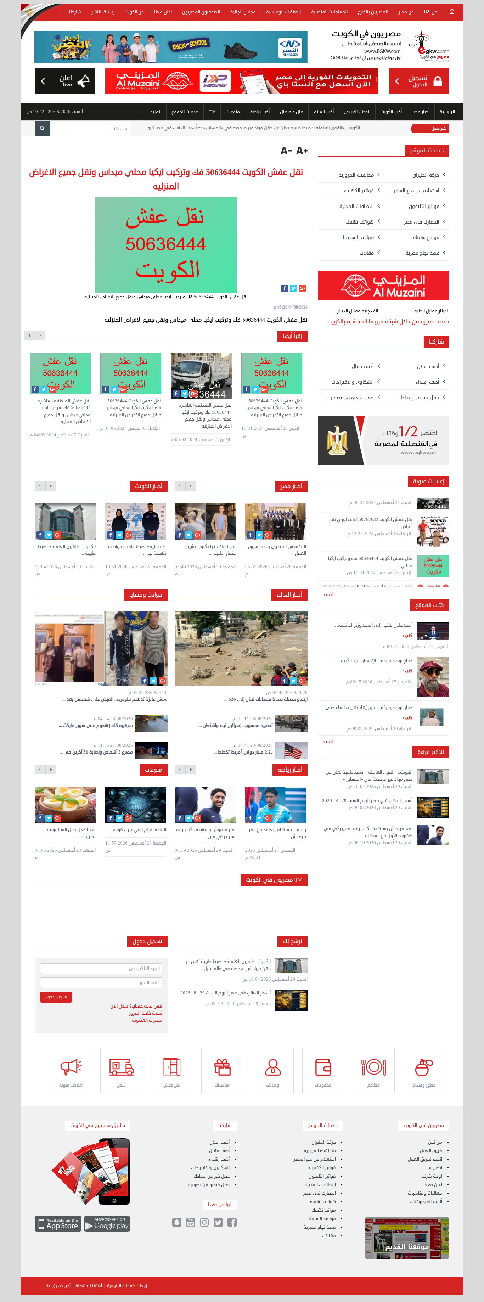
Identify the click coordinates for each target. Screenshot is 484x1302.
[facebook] (284, 288)
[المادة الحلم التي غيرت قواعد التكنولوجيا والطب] (135, 805)
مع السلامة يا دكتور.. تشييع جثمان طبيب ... (210, 550)
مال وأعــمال (291, 112)
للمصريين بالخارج (373, 12)
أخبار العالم (324, 112)
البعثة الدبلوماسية (283, 12)
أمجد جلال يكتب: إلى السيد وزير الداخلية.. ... (372, 625)
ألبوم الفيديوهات (426, 1202)
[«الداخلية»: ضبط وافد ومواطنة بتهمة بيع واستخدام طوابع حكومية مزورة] (135, 521)
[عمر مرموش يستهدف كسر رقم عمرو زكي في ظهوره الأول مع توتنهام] (205, 805)
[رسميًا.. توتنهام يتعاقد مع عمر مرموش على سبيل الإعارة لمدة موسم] (275, 805)
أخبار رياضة (260, 112)
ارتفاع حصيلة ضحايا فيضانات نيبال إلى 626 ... (266, 699)
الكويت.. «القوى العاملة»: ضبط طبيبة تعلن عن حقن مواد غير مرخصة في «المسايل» (355, 128)
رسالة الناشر (102, 12)
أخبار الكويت (391, 112)
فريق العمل (431, 1151)
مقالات (329, 1236)
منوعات (233, 112)
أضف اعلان (219, 1142)
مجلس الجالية (243, 12)
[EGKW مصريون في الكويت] (389, 47)
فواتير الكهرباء (322, 1168)
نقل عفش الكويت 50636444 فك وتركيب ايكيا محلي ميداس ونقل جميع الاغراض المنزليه (133, 408)
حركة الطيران (323, 1142)
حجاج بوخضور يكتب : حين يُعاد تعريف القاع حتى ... (366, 707)
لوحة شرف (432, 1176)
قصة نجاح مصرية (320, 1227)
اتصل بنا (434, 1168)
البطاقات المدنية (320, 1185)
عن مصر (406, 12)
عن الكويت (134, 12)
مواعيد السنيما (322, 1219)
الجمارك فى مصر (319, 1193)
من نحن (435, 1142)
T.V (212, 112)
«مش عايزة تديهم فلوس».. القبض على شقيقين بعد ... (115, 699)
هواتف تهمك (323, 1202)
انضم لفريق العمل (425, 1159)
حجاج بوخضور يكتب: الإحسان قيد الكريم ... (374, 661)
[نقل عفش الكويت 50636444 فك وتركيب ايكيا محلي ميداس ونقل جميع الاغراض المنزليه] (130, 373)
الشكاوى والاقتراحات (210, 1168)
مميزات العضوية (147, 1020)
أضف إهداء (219, 1159)
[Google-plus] (302, 288)
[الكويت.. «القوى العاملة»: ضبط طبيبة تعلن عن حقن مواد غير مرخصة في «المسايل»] (65, 521)
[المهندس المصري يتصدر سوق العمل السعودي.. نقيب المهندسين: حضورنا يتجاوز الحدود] (275, 521)
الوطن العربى (357, 112)
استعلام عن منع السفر (315, 1159)
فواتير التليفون (322, 1176)
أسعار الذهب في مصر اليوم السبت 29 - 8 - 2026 (225, 128)
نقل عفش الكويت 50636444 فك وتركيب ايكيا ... (368, 582)
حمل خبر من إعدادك (211, 1176)
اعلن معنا (163, 12)
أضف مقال (219, 1151)
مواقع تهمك (323, 1210)
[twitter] (293, 288)
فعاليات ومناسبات (425, 1193)
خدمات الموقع (184, 112)
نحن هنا (431, 12)
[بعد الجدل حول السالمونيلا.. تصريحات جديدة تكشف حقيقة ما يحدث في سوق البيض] (65, 805)
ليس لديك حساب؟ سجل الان (136, 1006)
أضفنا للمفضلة (88, 1286)
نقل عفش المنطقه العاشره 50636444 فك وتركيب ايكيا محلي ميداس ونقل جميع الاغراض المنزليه (64, 411)
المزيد (155, 112)
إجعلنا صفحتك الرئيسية (127, 1286)
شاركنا (75, 12)
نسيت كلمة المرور (145, 1013)
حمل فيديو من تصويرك (208, 1185)
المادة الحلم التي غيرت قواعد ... (136, 830)
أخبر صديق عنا (58, 1286)
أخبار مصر (420, 112)
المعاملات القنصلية (329, 12)
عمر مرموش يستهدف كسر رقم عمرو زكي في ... (206, 833)
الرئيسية (447, 112)
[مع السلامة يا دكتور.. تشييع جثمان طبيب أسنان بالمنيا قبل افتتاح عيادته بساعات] (205, 521)
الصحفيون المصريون (201, 12)
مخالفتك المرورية (320, 1151)
